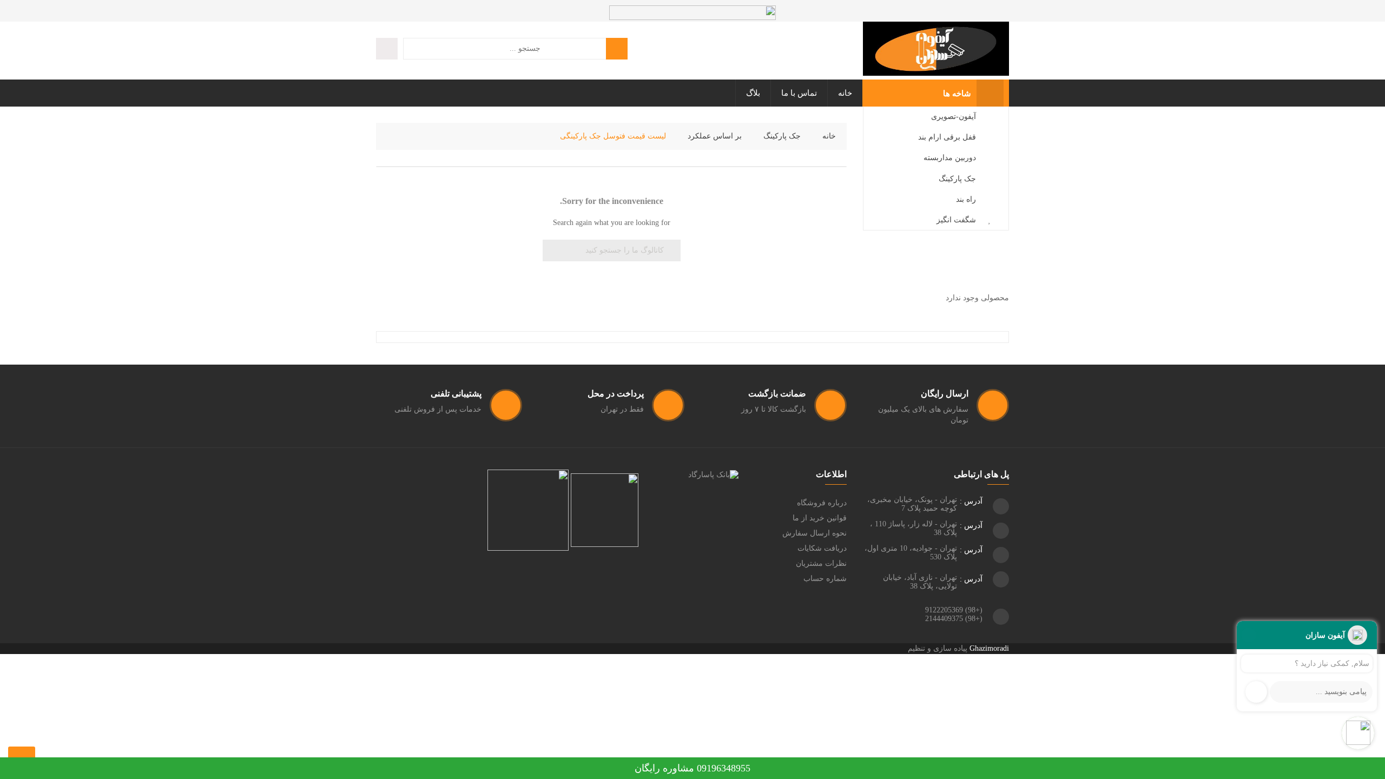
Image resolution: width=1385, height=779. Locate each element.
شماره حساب (825, 579)
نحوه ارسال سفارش (814, 533)
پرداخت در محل (616, 393)
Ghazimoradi (989, 648)
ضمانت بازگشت (777, 393)
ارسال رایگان (944, 393)
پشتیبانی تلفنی (456, 393)
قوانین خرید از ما (820, 518)
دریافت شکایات (822, 548)
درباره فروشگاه (822, 503)
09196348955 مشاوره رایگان (692, 768)
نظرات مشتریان (821, 563)
